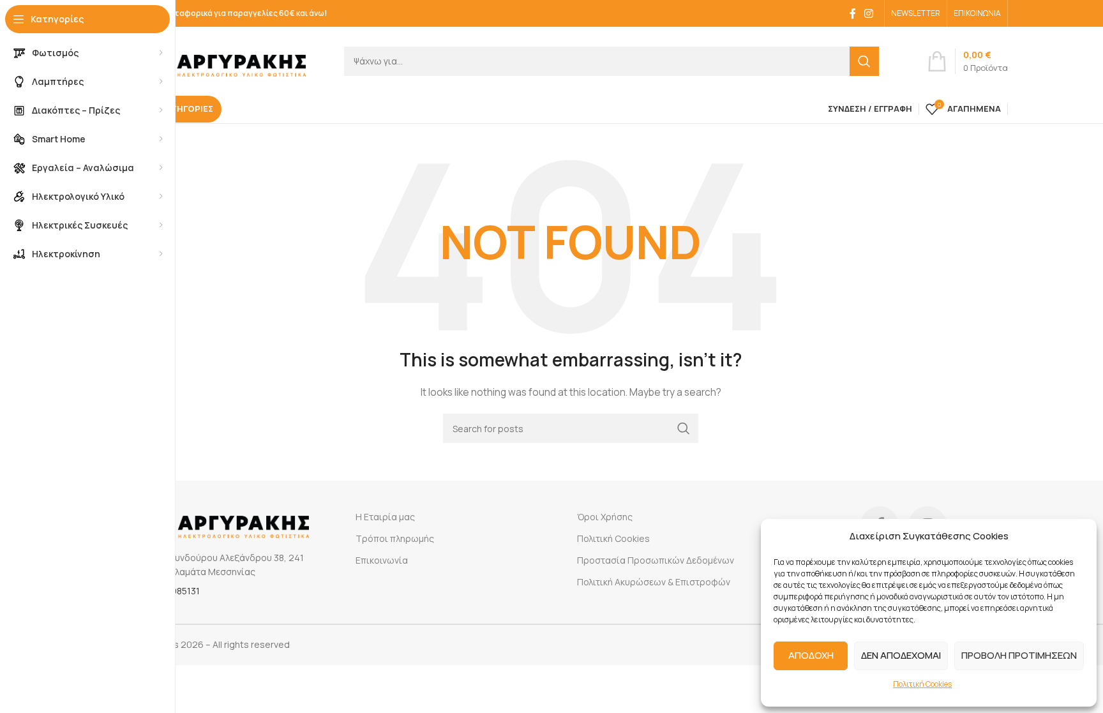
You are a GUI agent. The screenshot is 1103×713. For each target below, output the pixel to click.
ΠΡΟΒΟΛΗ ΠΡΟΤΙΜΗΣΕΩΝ (1019, 655)
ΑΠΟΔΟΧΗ (811, 655)
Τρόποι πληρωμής (395, 538)
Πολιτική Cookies (922, 684)
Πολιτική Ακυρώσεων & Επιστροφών (653, 582)
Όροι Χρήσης (605, 517)
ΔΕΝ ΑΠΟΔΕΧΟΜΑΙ (901, 655)
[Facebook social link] (852, 13)
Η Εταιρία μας (385, 517)
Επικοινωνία (382, 560)
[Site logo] (219, 60)
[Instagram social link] (869, 13)
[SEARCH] (864, 61)
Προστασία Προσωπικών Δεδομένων (655, 560)
